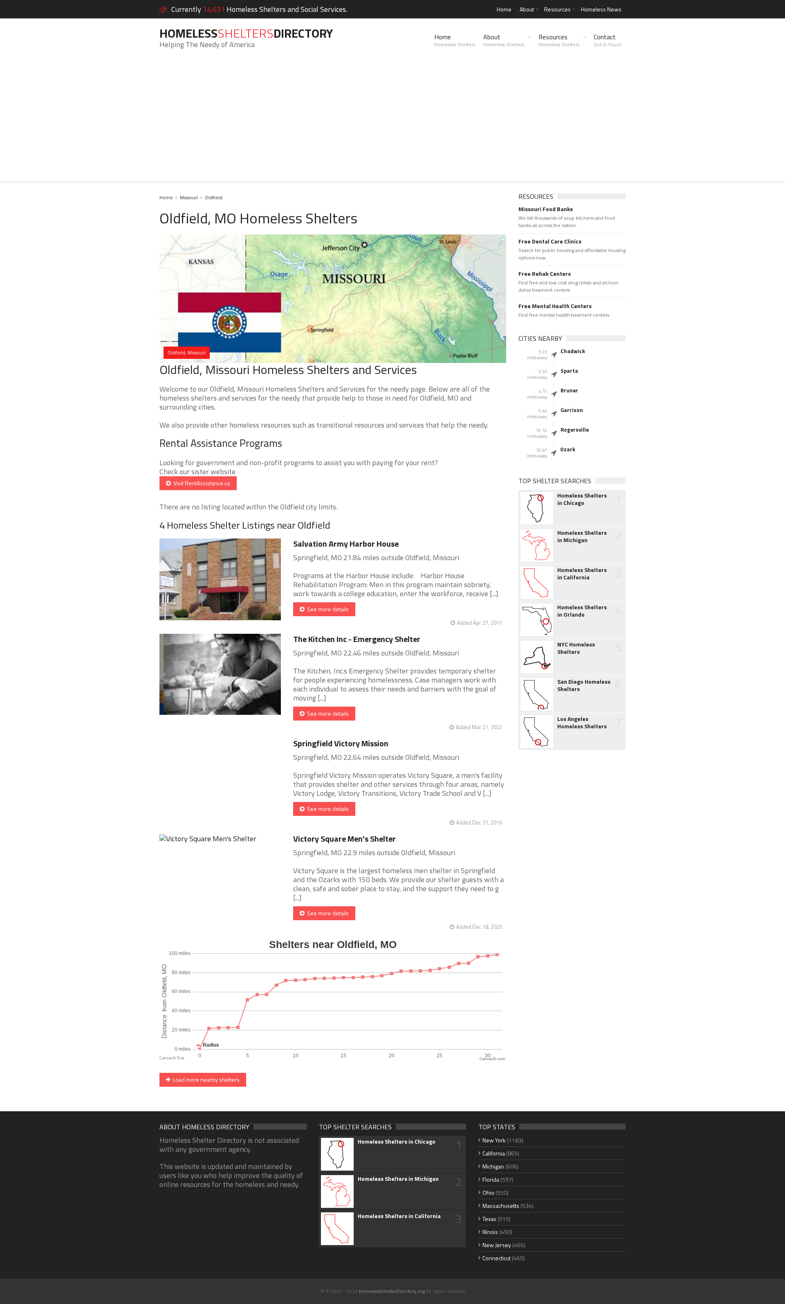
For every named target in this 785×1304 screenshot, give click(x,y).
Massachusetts (500, 1205)
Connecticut (496, 1258)
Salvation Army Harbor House (346, 543)
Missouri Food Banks (545, 209)
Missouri (189, 197)
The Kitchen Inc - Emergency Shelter (356, 639)
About (527, 9)
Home (504, 9)
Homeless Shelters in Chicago (582, 499)
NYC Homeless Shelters (576, 648)
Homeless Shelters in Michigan (582, 536)
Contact (607, 40)
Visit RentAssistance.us (200, 483)
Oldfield (213, 197)
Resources (557, 9)
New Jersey (496, 1245)
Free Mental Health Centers (555, 306)
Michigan (493, 1166)
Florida (490, 1179)
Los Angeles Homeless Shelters (582, 722)
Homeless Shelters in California (582, 573)
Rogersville (575, 429)
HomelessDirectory (246, 33)
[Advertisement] (392, 123)
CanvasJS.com (492, 1059)
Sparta (569, 370)
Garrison (572, 410)
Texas (489, 1218)
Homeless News (601, 9)
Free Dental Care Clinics (549, 241)
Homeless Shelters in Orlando (582, 611)
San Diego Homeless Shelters (583, 685)
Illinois (490, 1231)
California (493, 1153)
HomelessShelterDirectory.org (392, 1291)
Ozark (567, 449)
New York (494, 1140)
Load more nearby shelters (205, 1079)
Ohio (488, 1192)
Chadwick (573, 351)
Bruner (569, 390)
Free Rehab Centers (544, 273)
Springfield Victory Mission (340, 743)
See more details (327, 609)
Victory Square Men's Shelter (344, 838)
